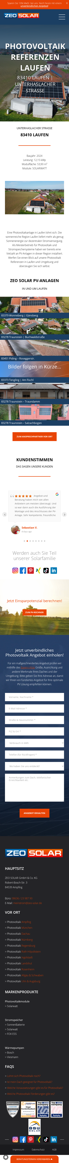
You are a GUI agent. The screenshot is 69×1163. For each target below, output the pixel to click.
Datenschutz (38, 1149)
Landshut (27, 963)
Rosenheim (28, 969)
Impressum (18, 1149)
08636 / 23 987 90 (22, 898)
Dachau (26, 933)
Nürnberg (27, 939)
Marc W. (27, 527)
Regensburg (28, 945)
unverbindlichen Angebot (34, 5)
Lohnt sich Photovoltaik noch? (23, 1076)
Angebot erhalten (34, 813)
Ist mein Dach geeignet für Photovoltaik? (29, 1082)
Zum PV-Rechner (34, 612)
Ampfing (26, 922)
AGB (54, 1149)
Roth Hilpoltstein (31, 951)
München (27, 927)
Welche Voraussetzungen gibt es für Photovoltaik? (35, 1088)
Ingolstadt (27, 957)
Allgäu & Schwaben (32, 975)
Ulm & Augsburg (31, 981)
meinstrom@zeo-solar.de (27, 903)
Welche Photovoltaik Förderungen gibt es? (31, 1094)
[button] (6, 1157)
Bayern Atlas (28, 667)
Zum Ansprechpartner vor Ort (34, 436)
